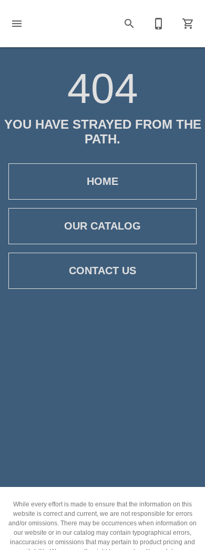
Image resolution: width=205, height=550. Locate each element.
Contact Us (102, 270)
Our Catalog (102, 226)
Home (102, 181)
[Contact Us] (158, 23)
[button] (16, 23)
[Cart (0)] (188, 23)
